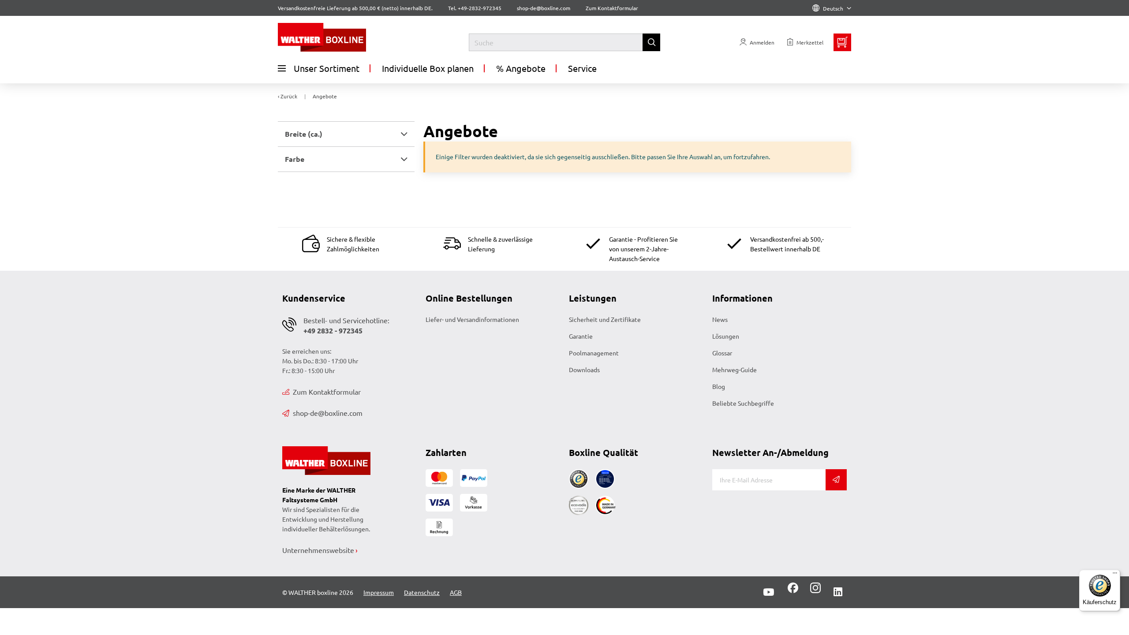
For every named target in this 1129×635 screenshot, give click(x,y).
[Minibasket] (842, 42)
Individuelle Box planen (428, 68)
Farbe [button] (294, 159)
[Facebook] (793, 590)
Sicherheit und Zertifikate (605, 319)
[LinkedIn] (838, 592)
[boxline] (349, 37)
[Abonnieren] (836, 479)
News (720, 319)
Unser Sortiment (326, 68)
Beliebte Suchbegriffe (743, 403)
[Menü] (1115, 575)
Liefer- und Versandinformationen (472, 319)
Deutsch (833, 8)
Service (582, 68)
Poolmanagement (594, 353)
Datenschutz (422, 592)
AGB (456, 592)
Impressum (378, 592)
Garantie (581, 336)
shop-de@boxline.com (328, 412)
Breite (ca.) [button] (303, 133)
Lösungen (725, 336)
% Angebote (521, 68)
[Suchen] (651, 42)
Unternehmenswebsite (318, 549)
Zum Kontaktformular (612, 7)
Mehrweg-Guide (734, 370)
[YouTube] (769, 592)
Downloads (584, 370)
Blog (718, 386)
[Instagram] (813, 590)
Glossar (722, 353)
